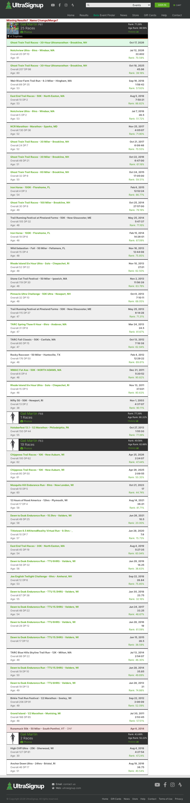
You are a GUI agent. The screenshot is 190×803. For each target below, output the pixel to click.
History (132, 31)
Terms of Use (165, 798)
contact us (69, 784)
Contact (177, 15)
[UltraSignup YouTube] (53, 4)
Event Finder (104, 15)
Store (135, 15)
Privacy (179, 798)
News (123, 15)
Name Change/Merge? (44, 20)
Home (70, 15)
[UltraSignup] (24, 4)
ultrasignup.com (71, 787)
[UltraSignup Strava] (73, 4)
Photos (27, 31)
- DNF (41, 728)
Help (164, 15)
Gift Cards (150, 15)
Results (84, 15)
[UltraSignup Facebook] (60, 4)
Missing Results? (17, 20)
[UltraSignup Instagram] (66, 4)
